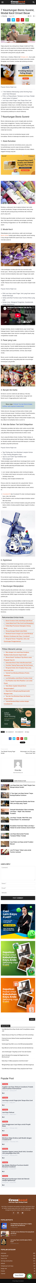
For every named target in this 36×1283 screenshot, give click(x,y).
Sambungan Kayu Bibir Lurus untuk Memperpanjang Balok (17, 1044)
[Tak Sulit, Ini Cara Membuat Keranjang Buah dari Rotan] (5, 1234)
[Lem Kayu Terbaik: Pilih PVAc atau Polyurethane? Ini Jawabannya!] (5, 820)
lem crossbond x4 (19, 731)
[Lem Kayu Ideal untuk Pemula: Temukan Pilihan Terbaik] (5, 836)
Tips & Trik (4, 1258)
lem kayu (27, 731)
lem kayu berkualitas (3, 813)
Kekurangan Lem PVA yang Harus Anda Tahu (27, 752)
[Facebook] (13, 1213)
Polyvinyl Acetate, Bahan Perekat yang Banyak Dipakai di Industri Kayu (17, 1039)
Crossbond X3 (6, 494)
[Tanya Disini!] (29, 1277)
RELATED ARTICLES (7, 781)
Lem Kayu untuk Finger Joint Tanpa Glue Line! (17, 100)
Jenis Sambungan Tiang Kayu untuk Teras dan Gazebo (16, 1051)
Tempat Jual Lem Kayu (7, 1266)
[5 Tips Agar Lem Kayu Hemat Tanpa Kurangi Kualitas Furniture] (5, 795)
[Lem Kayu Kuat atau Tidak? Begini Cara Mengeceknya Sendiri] (5, 787)
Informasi (3, 797)
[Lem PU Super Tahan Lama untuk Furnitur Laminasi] (5, 852)
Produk (3, 1271)
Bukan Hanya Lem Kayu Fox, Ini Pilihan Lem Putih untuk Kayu (18, 1035)
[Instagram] (18, 1213)
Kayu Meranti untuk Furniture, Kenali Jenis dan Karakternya (17, 1048)
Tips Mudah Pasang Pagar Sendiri (8, 752)
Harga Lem (3, 789)
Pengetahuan (4, 1256)
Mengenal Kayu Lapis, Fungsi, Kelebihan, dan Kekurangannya (18, 1064)
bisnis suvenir (4, 235)
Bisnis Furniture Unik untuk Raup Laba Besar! (19, 620)
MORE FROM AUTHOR (20, 781)
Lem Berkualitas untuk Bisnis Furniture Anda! (19, 678)
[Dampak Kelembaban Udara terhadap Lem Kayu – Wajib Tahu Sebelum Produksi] (5, 811)
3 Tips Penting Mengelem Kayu (12, 454)
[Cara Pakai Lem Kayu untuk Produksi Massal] (5, 844)
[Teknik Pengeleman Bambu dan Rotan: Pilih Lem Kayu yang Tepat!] (5, 803)
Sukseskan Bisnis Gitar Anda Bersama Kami (18, 662)
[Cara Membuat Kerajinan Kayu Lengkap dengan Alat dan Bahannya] (4, 1226)
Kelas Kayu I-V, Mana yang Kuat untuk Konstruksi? (15, 1061)
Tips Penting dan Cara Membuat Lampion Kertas (18, 452)
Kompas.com (24, 57)
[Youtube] (22, 1213)
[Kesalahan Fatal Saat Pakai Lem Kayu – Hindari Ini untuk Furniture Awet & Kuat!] (5, 828)
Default (3, 1263)
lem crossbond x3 (9, 731)
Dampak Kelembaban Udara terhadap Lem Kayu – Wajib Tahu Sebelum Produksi (22, 811)
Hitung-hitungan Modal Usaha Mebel (16, 631)
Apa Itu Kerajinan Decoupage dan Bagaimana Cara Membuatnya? (15, 1056)
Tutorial (3, 1273)
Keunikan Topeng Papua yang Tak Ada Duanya (19, 665)
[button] (33, 2)
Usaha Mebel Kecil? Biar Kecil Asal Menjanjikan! (20, 623)
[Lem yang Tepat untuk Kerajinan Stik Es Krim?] (3, 1242)
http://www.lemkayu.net (18, 772)
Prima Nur (4, 16)
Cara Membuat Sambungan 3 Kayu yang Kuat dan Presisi (17, 1068)
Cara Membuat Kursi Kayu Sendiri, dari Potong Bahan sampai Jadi (18, 1030)
